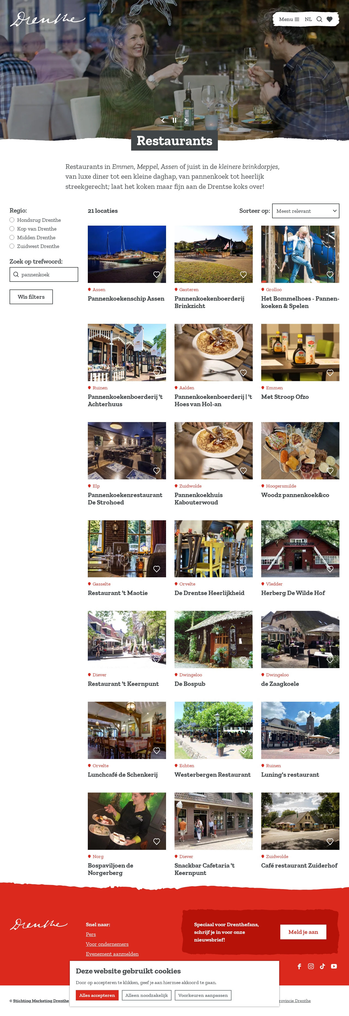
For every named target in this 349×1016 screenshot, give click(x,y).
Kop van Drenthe (36, 228)
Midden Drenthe (36, 237)
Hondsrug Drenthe (39, 220)
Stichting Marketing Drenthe (41, 1000)
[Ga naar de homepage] (48, 19)
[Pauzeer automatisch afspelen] (174, 120)
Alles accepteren (97, 995)
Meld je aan (303, 932)
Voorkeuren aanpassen (203, 995)
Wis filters (31, 296)
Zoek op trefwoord (35, 261)
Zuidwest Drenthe (38, 246)
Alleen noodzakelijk (146, 995)
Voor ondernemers (107, 944)
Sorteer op (254, 210)
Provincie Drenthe (293, 1000)
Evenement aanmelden (112, 954)
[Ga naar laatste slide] (163, 120)
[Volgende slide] (186, 120)
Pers (91, 934)
